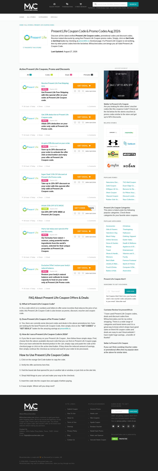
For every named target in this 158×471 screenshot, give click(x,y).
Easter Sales (127, 240)
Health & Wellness (129, 243)
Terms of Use (71, 422)
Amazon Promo (95, 409)
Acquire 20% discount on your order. (55, 143)
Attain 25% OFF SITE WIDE (52, 205)
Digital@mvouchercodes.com (34, 435)
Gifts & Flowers (111, 229)
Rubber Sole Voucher (113, 199)
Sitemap (70, 426)
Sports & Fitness (129, 264)
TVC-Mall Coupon (129, 182)
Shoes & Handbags (113, 253)
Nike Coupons (95, 418)
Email (48, 106)
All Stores (31, 17)
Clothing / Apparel (129, 236)
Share (41, 106)
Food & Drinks (111, 267)
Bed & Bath (110, 260)
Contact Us (71, 440)
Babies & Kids (111, 271)
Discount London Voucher (129, 196)
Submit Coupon (72, 409)
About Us (70, 418)
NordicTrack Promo (96, 431)
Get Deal (82, 86)
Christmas (126, 226)
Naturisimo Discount (113, 182)
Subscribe (130, 291)
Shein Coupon (111, 192)
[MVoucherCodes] (31, 7)
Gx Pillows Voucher (129, 192)
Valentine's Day (111, 233)
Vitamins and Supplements (129, 253)
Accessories (110, 226)
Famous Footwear (129, 260)
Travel (108, 250)
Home (21, 17)
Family (125, 257)
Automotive (127, 271)
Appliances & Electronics (129, 247)
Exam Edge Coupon (129, 186)
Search (133, 4)
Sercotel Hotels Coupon (98, 440)
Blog (68, 435)
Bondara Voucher (96, 426)
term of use (132, 421)
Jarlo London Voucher (132, 7)
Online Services (112, 240)
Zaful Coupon (111, 186)
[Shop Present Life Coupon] (35, 37)
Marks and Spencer (96, 435)
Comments (92, 106)
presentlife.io (84, 41)
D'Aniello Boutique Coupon (102, 7)
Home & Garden (112, 243)
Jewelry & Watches (113, 264)
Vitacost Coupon (112, 196)
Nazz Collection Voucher (129, 199)
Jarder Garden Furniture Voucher (118, 7)
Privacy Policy (72, 431)
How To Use (71, 413)
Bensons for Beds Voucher (129, 189)
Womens (109, 257)
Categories (43, 17)
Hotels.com (94, 413)
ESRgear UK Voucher (113, 189)
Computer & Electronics (129, 267)
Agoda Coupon (95, 422)
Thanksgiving (128, 229)
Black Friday (110, 236)
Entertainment (128, 250)
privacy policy (121, 421)
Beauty (108, 247)
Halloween (126, 233)
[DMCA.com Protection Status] (120, 439)
